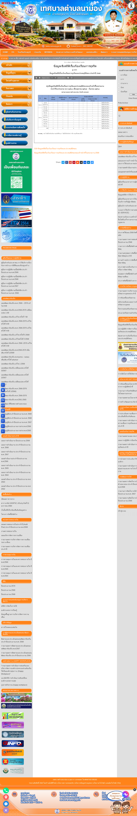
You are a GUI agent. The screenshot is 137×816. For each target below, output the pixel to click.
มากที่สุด (124, 75)
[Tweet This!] (63, 162)
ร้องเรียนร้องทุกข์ (24, 52)
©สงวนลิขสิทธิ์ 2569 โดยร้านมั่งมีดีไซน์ (43, 783)
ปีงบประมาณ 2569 (8, 590)
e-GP (3, 405)
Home (5, 52)
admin (75, 70)
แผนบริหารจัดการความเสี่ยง (11, 535)
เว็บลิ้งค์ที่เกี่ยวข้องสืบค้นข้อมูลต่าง (14, 510)
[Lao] (8, 3)
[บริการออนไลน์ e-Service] (3, 395)
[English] (5, 3)
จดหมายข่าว (122, 132)
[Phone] (6, 790)
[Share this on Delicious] (92, 162)
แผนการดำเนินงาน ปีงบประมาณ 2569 (15, 441)
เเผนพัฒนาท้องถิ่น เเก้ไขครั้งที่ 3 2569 (15, 339)
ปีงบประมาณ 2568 (8, 594)
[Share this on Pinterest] (73, 162)
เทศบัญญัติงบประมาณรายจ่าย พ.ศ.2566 (16, 426)
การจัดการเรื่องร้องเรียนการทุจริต (75, 62)
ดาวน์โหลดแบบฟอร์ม (9, 627)
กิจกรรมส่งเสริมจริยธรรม (127, 309)
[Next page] (39, 78)
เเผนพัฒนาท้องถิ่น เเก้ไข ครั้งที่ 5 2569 (15, 335)
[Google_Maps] (6, 797)
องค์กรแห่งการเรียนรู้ (9, 610)
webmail (48, 52)
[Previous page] (36, 78)
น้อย (122, 87)
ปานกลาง (124, 83)
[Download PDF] (68, 78)
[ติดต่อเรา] (3, 410)
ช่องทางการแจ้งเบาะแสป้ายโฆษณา (69, 52)
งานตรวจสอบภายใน (8, 531)
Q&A (120, 146)
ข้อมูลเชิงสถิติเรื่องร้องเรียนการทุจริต (75, 66)
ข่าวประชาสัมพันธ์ (125, 128)
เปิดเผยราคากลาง (7, 499)
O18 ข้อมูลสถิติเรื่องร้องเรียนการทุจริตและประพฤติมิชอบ (55, 149)
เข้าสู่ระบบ (122, 511)
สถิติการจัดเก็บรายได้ (9, 606)
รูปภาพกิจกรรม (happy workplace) (14, 685)
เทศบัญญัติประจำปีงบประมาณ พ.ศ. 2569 (16, 414)
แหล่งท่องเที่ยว (91, 52)
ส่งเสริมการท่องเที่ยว (125, 136)
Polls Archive (123, 103)
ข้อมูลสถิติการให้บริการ (127, 195)
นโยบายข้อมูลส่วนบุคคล (83, 783)
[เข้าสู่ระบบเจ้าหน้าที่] (3, 416)
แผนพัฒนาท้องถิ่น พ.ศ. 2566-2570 (14, 395)
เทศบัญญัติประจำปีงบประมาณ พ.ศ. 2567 (16, 422)
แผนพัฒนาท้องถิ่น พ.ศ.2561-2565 (13, 400)
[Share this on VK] (81, 162)
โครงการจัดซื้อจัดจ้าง (9, 514)
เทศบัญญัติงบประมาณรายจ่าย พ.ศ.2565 (16, 430)
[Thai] (11, 3)
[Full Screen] (71, 78)
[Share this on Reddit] (77, 162)
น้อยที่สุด (124, 92)
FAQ (119, 783)
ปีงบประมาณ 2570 (8, 586)
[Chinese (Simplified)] (3, 3)
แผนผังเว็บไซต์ (111, 783)
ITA (13, 52)
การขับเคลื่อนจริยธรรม (126, 298)
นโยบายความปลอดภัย (65, 783)
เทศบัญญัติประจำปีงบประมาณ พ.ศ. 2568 (16, 418)
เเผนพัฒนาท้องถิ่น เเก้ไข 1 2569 (13, 364)
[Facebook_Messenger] (6, 804)
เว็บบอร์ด (37, 52)
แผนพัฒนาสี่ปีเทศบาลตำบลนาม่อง (14, 404)
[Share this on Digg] (84, 162)
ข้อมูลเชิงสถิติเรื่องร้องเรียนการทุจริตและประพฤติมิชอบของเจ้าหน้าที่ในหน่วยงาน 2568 (66, 153)
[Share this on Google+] (70, 162)
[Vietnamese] (14, 3)
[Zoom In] (55, 78)
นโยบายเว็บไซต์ (99, 783)
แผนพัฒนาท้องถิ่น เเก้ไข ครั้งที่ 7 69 (14, 317)
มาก (122, 79)
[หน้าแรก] (3, 390)
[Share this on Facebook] (66, 162)
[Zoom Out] (52, 78)
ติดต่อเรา (104, 52)
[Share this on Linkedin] (88, 162)
